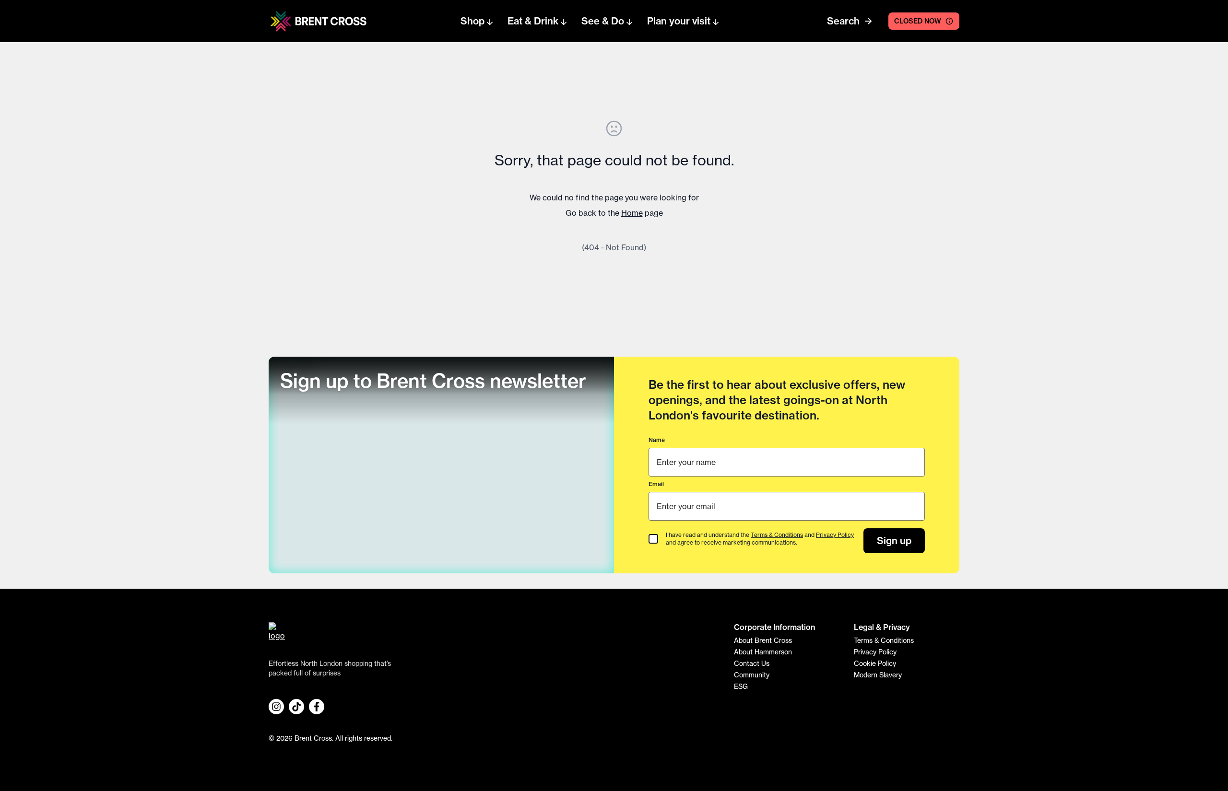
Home (632, 213)
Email (656, 484)
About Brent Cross (763, 640)
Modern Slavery (878, 675)
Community (751, 675)
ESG (741, 686)
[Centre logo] (281, 21)
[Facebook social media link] (316, 706)
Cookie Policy (875, 663)
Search (843, 21)
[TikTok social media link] (296, 706)
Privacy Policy (835, 534)
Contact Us (751, 663)
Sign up (894, 541)
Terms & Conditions (777, 534)
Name (657, 439)
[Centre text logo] (328, 21)
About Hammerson (763, 652)
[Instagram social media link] (276, 706)
